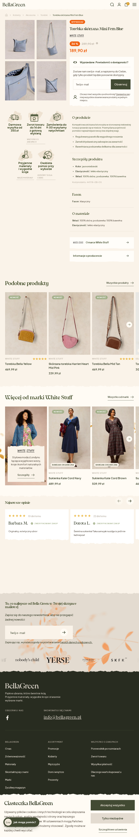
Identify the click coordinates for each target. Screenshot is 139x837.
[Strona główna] (14, 4)
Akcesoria (30, 15)
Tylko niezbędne (112, 818)
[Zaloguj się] (119, 4)
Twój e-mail (17, 633)
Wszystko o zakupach (33, 140)
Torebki (44, 15)
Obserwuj (120, 84)
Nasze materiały (25, 178)
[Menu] (133, 4)
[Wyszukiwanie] (112, 4)
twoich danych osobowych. (76, 642)
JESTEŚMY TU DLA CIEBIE (44, 176)
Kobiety (17, 15)
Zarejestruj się (123, 94)
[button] (129, 325)
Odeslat (64, 632)
